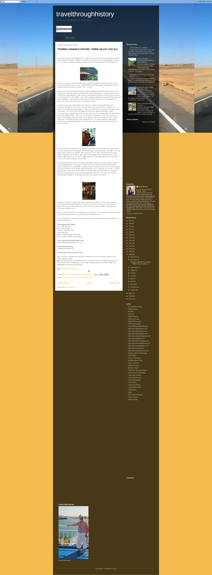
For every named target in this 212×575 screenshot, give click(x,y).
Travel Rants (132, 382)
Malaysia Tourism (133, 365)
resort (90, 277)
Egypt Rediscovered (134, 321)
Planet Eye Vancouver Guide (137, 370)
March (133, 284)
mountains (78, 277)
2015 (130, 235)
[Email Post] (95, 274)
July (132, 273)
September (134, 267)
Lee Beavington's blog (135, 360)
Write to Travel (133, 397)
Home (89, 283)
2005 (130, 299)
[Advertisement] (136, 133)
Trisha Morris (132, 390)
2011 (130, 246)
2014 (130, 238)
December (134, 257)
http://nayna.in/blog (134, 324)
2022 (130, 221)
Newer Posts (63, 283)
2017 (130, 229)
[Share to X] (104, 274)
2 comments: (88, 274)
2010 (130, 249)
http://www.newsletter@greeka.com (139, 336)
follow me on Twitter (148, 122)
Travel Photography (134, 380)
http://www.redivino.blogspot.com (138, 341)
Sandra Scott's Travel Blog (136, 373)
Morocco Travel (133, 368)
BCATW (130, 311)
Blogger (114, 568)
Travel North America (135, 377)
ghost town (65, 277)
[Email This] (99, 274)
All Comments (62, 31)
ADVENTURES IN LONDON (138, 48)
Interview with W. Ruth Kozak (137, 353)
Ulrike (130, 392)
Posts (60, 27)
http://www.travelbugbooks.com (138, 346)
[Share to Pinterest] (108, 274)
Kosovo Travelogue (134, 358)
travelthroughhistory (85, 14)
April (132, 281)
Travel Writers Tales (134, 387)
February (134, 287)
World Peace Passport (135, 395)
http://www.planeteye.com (136, 338)
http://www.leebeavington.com (137, 331)
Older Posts (115, 283)
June (132, 276)
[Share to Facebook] (106, 274)
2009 (130, 251)
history (72, 277)
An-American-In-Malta (135, 307)
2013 (130, 240)
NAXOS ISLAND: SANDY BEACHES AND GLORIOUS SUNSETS (145, 89)
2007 (130, 293)
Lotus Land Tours (133, 363)
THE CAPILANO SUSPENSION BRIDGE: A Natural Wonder (145, 60)
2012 (130, 243)
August (133, 270)
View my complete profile (134, 213)
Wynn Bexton (143, 186)
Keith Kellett (132, 355)
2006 (130, 296)
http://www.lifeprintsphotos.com (138, 333)
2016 (130, 232)
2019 (130, 223)
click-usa (131, 314)
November (134, 260)
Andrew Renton (133, 309)
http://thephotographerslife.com (138, 326)
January (133, 290)
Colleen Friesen (133, 316)
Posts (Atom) (70, 287)
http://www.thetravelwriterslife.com (139, 343)
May (132, 278)
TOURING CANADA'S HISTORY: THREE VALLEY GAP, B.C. (87, 49)
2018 (130, 226)
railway (85, 277)
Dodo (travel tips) (133, 319)
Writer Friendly (132, 399)
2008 (130, 254)
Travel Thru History (134, 385)
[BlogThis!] (101, 274)
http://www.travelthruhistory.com (138, 351)
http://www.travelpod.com (136, 348)
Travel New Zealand (134, 375)
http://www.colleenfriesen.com (137, 329)
